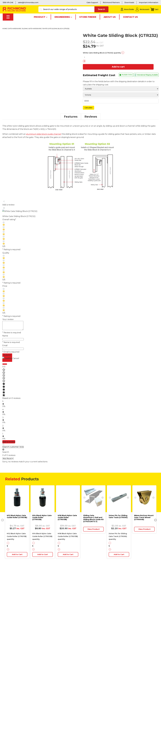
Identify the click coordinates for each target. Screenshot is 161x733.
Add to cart (118, 66)
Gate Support (92, 2)
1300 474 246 (8, 2)
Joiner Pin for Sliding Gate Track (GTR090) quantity (118, 536)
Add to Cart (17, 554)
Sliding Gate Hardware (31, 28)
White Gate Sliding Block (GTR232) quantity (102, 53)
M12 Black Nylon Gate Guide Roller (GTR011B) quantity (17, 536)
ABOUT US (110, 17)
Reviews (91, 116)
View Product (93, 529)
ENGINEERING (62, 17)
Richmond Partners (111, 2)
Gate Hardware (14, 28)
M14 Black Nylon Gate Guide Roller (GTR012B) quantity (42, 536)
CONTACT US (130, 17)
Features (70, 116)
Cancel (16, 358)
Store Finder (129, 9)
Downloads (129, 2)
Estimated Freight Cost (99, 75)
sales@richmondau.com (28, 2)
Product (39, 17)
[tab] (70, 117)
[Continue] (4, 364)
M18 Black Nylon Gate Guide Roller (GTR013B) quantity (68, 536)
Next (102, 498)
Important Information (148, 2)
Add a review (8, 442)
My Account (144, 9)
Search (101, 9)
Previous (2, 520)
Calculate (88, 108)
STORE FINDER (87, 17)
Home (4, 28)
